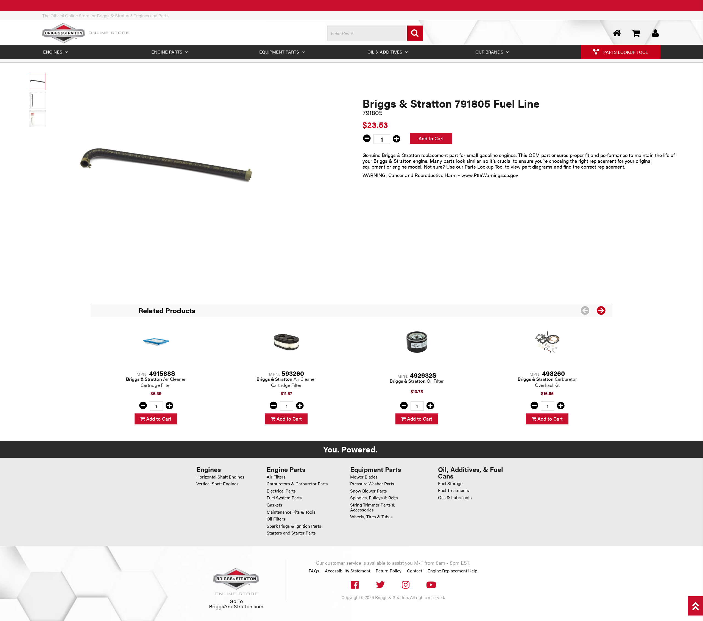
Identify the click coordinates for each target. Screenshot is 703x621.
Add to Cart (431, 138)
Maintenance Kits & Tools (291, 512)
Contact (414, 571)
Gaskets (274, 505)
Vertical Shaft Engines (217, 483)
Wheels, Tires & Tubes (371, 516)
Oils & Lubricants (455, 497)
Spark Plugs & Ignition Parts (294, 526)
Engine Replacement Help (452, 571)
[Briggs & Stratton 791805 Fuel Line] (164, 167)
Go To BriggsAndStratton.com (236, 603)
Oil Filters (276, 519)
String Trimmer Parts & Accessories (372, 507)
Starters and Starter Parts (291, 533)
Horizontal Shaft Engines (220, 477)
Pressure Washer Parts (372, 483)
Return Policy (388, 571)
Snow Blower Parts (368, 491)
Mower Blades (364, 477)
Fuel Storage (450, 483)
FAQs (314, 571)
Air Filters (276, 477)
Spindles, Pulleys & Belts (374, 497)
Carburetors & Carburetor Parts (297, 483)
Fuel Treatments (453, 490)
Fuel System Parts (284, 497)
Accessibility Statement (347, 571)
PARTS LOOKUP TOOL (625, 51)
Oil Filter (417, 381)
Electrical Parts (281, 491)
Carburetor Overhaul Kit (547, 382)
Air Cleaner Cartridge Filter (156, 382)
